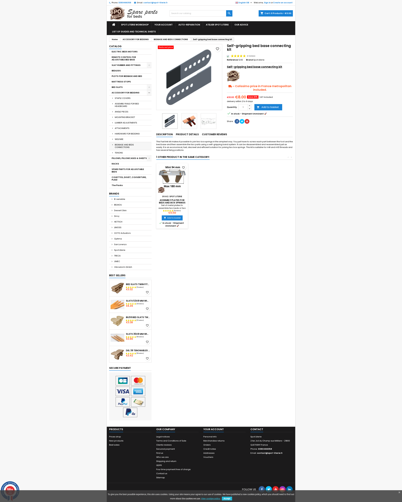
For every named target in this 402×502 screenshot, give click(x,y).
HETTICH (118, 221)
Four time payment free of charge (173, 469)
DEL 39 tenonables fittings (138, 350)
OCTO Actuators (122, 233)
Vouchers (208, 457)
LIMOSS (117, 227)
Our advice (241, 24)
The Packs (117, 185)
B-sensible (119, 199)
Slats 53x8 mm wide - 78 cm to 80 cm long (138, 301)
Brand (249, 59)
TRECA (117, 255)
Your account (164, 24)
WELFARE (119, 139)
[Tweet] (242, 121)
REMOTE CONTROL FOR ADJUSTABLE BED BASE (124, 58)
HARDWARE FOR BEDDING (127, 133)
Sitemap (160, 477)
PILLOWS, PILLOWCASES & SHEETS (129, 158)
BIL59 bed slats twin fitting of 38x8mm (138, 317)
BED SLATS (117, 87)
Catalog (115, 46)
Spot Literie (119, 250)
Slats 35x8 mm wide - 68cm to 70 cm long (138, 334)
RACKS (115, 163)
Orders (207, 444)
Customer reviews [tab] (214, 134)
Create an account (283, 2)
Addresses (209, 453)
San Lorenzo (120, 244)
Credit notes (209, 448)
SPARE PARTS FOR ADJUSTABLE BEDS (128, 170)
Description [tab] (164, 134)
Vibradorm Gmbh (123, 267)
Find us (159, 453)
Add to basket (268, 107)
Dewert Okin (120, 210)
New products (116, 440)
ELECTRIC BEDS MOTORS (125, 51)
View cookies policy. (210, 498)
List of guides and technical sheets (134, 31)
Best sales (114, 444)
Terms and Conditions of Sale (171, 440)
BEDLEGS (116, 70)
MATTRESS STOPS (121, 81)
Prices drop (115, 436)
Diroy (116, 216)
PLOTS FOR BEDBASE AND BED (127, 76)
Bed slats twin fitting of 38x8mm (138, 284)
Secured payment (165, 448)
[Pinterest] (247, 121)
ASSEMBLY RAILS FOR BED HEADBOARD (127, 105)
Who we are (162, 457)
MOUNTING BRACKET (125, 117)
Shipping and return (166, 461)
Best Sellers (117, 275)
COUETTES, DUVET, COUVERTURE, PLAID (129, 178)
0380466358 (124, 2)
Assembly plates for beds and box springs (172, 201)
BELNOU (118, 204)
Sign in (267, 2)
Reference (232, 59)
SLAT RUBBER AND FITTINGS (126, 65)
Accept (227, 498)
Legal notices (163, 436)
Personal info (210, 436)
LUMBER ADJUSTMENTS (126, 122)
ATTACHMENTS (122, 128)
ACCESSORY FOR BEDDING (125, 92)
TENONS (119, 152)
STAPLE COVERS (122, 98)
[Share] (237, 121)
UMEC (117, 261)
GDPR (159, 465)
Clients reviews (164, 444)
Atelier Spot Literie (217, 24)
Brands (114, 193)
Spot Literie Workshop (135, 24)
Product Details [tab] (187, 134)
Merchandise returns (214, 440)
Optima (118, 238)
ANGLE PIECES (121, 111)
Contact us (161, 473)
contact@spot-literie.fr (155, 2)
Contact (256, 429)
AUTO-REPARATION (189, 24)
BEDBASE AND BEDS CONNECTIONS (124, 146)
